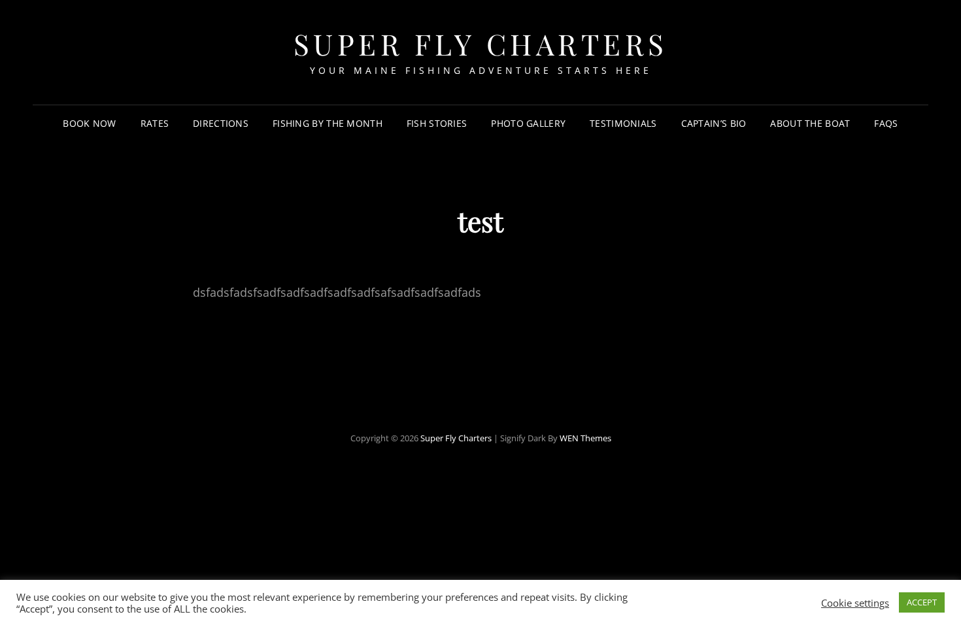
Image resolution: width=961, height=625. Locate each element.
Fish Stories (437, 123)
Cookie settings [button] (855, 603)
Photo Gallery (528, 123)
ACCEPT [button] (922, 602)
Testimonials (623, 123)
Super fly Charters (481, 43)
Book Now (89, 123)
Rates (155, 123)
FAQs (886, 123)
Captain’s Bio (714, 123)
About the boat (810, 123)
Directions (220, 123)
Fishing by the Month (327, 123)
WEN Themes (585, 438)
